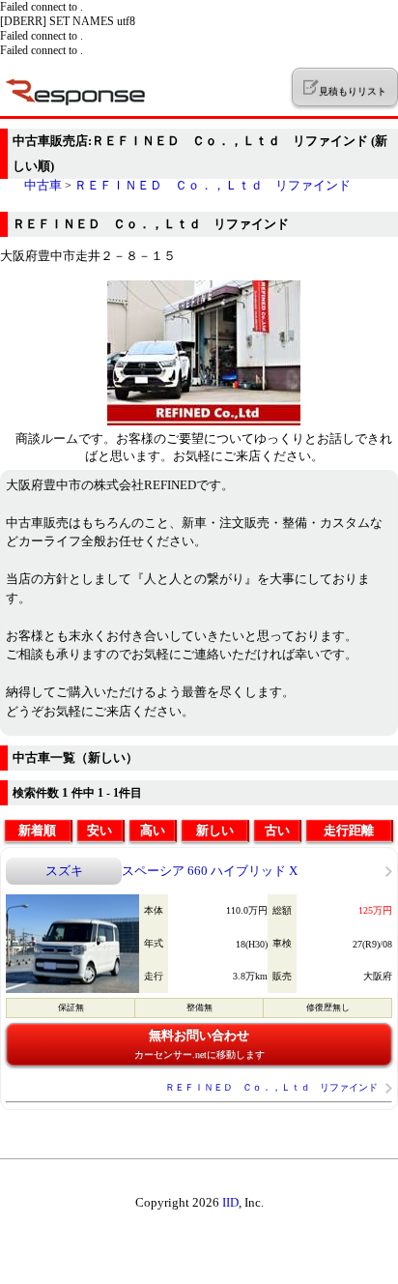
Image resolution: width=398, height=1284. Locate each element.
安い (99, 830)
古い (277, 830)
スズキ (64, 870)
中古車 (43, 185)
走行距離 (349, 830)
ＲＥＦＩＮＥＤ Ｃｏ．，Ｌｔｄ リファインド (212, 185)
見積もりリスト (352, 91)
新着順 (37, 830)
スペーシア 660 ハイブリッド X (210, 870)
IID (230, 1202)
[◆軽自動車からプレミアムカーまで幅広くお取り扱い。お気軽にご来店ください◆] (203, 421)
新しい (215, 830)
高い (152, 830)
